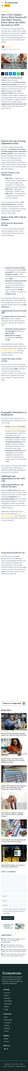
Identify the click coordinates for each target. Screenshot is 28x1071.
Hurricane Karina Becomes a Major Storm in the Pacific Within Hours (13, 955)
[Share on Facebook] (6, 73)
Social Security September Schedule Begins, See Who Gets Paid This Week (13, 734)
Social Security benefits (9, 350)
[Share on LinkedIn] (10, 73)
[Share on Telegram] (14, 73)
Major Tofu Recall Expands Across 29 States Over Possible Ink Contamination (13, 940)
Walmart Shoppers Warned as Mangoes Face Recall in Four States (12, 946)
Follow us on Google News (12, 703)
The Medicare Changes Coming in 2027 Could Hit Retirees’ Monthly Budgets (12, 814)
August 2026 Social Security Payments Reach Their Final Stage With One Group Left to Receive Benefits (14, 787)
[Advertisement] (14, 125)
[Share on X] (2, 73)
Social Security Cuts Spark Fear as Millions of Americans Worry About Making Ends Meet (12, 760)
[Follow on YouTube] (5, 1049)
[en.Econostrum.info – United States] (11, 2)
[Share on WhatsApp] (18, 73)
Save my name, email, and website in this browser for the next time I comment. (14, 911)
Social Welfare (5, 11)
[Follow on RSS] (7, 1049)
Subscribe (7, 5)
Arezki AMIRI (8, 46)
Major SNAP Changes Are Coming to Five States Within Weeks (13, 866)
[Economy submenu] (10, 992)
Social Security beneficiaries (14, 429)
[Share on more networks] (22, 73)
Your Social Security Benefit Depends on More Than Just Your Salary (13, 840)
